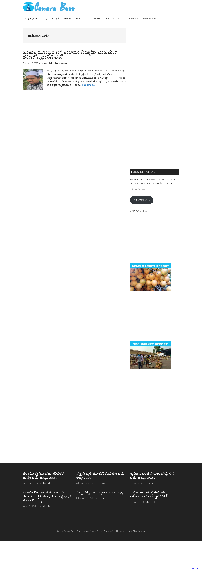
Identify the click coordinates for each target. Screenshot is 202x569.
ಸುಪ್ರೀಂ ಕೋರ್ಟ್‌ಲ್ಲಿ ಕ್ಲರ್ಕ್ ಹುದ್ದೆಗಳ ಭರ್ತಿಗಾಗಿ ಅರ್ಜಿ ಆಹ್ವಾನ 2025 (151, 494)
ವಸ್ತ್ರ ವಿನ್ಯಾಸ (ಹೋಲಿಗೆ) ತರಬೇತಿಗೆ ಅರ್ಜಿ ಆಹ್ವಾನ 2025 (100, 475)
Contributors (82, 531)
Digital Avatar (139, 531)
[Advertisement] (154, 47)
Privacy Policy (95, 531)
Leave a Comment (63, 63)
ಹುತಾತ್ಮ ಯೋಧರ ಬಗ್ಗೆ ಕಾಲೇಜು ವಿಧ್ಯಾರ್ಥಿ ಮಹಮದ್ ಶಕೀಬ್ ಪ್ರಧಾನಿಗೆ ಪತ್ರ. (70, 54)
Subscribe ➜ (141, 200)
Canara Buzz (49, 7)
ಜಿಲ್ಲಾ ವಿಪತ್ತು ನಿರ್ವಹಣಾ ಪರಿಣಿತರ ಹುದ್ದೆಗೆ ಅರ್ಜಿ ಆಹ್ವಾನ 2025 (43, 475)
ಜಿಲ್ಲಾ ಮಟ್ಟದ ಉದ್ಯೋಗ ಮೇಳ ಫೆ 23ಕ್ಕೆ (99, 492)
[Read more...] (88, 85)
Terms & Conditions (112, 531)
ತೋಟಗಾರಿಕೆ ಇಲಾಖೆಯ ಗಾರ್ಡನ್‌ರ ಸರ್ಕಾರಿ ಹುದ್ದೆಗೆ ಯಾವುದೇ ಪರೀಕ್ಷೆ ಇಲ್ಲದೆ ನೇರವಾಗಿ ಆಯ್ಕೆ (47, 496)
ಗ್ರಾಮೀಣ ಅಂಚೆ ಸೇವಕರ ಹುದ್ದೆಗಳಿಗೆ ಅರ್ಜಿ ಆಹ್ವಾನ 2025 (152, 475)
